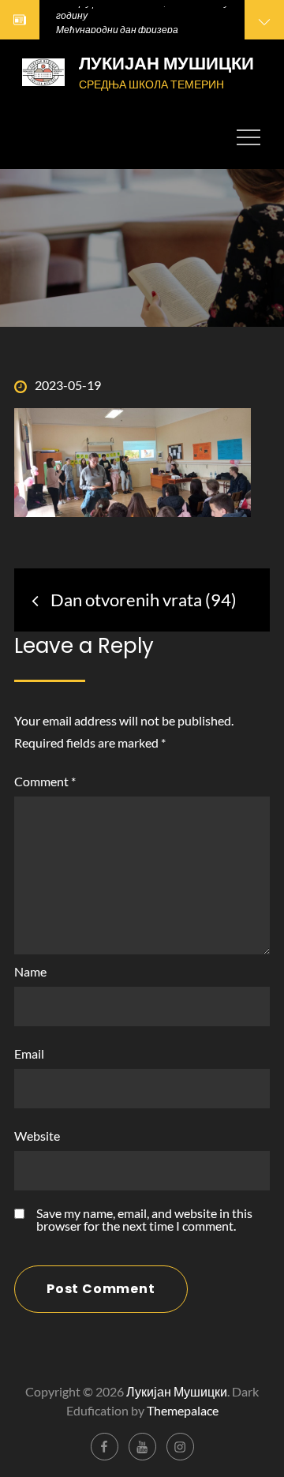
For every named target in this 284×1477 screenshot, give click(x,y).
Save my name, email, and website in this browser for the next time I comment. (144, 1219)
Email (29, 1053)
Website (37, 1135)
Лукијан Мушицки (166, 63)
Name (30, 971)
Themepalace (183, 1410)
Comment (45, 781)
